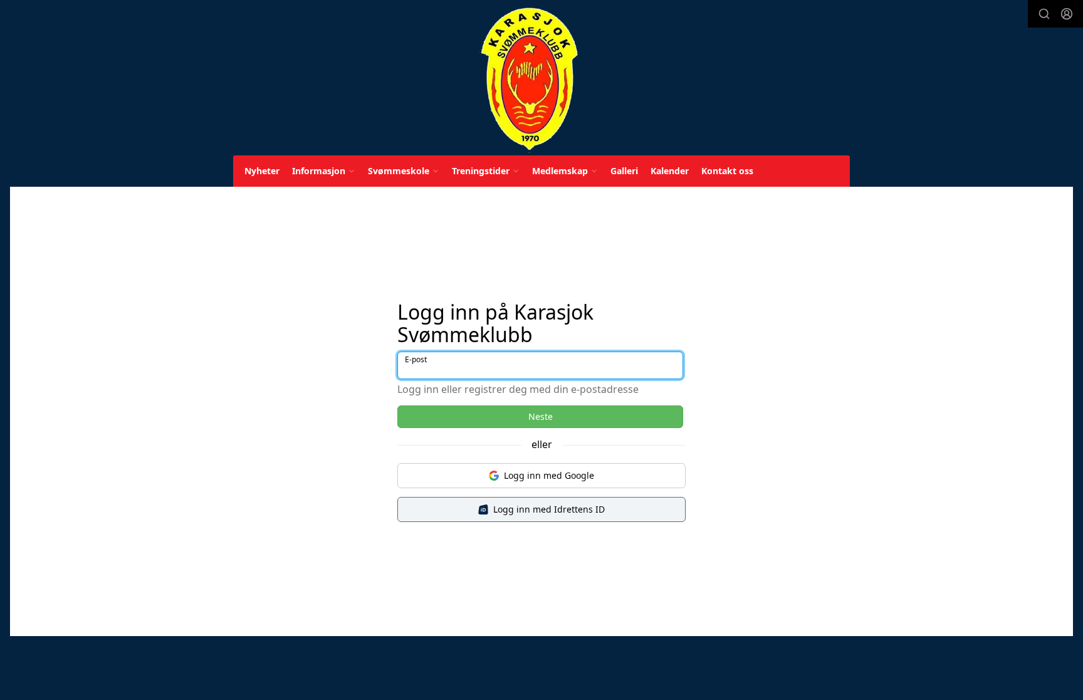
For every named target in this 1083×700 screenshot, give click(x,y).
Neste (540, 416)
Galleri (624, 171)
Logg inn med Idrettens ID (549, 509)
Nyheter (262, 171)
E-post (416, 359)
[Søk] (1044, 14)
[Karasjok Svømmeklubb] (529, 80)
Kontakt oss (727, 171)
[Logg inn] (1066, 14)
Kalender (670, 171)
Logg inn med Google (549, 475)
